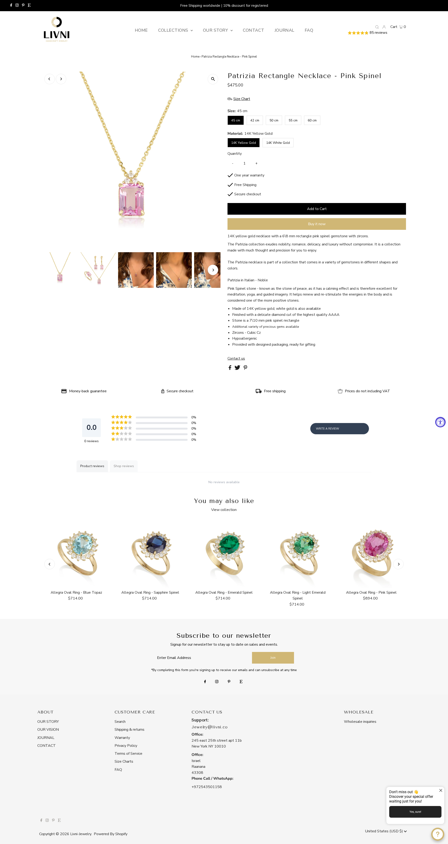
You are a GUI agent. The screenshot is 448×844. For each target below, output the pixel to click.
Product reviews (92, 466)
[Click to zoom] (213, 79)
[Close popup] (440, 791)
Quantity (235, 153)
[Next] (61, 79)
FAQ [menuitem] (309, 30)
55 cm (293, 120)
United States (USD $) (384, 831)
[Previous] (49, 79)
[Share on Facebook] (230, 368)
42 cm (254, 120)
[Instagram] (17, 5)
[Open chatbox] (437, 834)
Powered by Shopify (110, 834)
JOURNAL (45, 737)
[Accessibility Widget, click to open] (440, 422)
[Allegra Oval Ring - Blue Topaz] (76, 553)
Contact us (236, 358)
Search (120, 721)
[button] (377, 33)
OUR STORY (48, 721)
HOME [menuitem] (141, 30)
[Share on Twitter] (237, 368)
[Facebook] (11, 5)
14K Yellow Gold (243, 143)
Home (195, 57)
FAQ (118, 769)
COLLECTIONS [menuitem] (173, 30)
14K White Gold (278, 143)
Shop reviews (124, 466)
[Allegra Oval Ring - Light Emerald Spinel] (297, 553)
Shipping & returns (129, 729)
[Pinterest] (23, 5)
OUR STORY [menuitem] (216, 30)
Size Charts (124, 761)
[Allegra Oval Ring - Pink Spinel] (371, 553)
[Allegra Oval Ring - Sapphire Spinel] (150, 553)
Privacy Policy (126, 745)
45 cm (235, 120)
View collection (224, 509)
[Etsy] (29, 5)
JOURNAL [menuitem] (284, 30)
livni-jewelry (80, 834)
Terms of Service (128, 753)
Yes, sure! (415, 811)
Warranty (122, 737)
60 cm (312, 120)
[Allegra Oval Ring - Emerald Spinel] (224, 553)
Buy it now (317, 224)
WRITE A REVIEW (327, 429)
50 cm (274, 120)
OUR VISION (48, 729)
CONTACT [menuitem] (253, 30)
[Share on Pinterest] (245, 368)
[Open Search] (377, 27)
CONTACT (46, 745)
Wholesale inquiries (360, 721)
